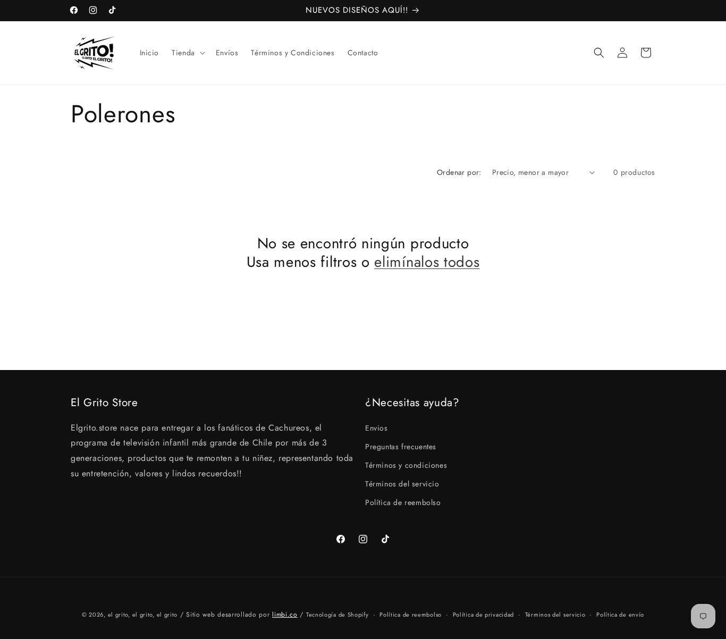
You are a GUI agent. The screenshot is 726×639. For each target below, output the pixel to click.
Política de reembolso (403, 502)
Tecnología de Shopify (337, 614)
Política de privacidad (483, 614)
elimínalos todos (426, 262)
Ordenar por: (459, 172)
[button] (187, 52)
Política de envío (620, 614)
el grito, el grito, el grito (143, 614)
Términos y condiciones (406, 464)
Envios (376, 427)
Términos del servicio (402, 483)
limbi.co (285, 614)
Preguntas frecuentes (400, 446)
